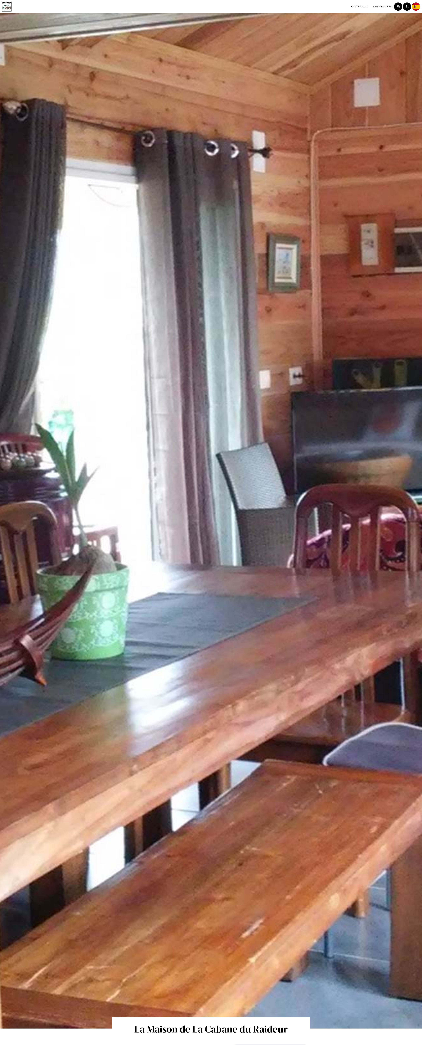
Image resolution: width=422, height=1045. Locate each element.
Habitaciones (358, 6)
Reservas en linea (382, 6)
